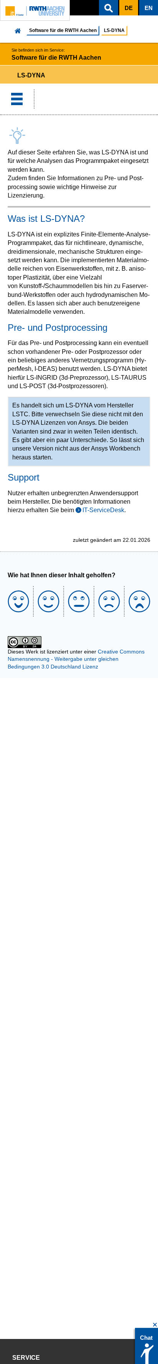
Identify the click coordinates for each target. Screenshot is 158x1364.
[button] (108, 7)
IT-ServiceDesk (103, 510)
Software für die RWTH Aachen (63, 30)
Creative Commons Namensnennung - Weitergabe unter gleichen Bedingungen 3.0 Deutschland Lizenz (76, 659)
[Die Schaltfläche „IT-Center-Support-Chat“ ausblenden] (155, 1325)
